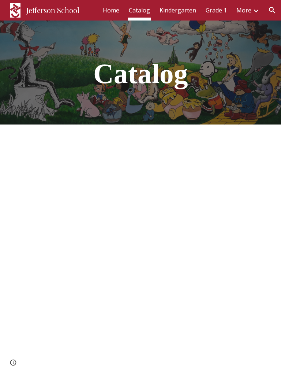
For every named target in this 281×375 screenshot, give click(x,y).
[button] (272, 10)
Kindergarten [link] (178, 10)
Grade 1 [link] (216, 10)
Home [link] (111, 10)
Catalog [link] (139, 10)
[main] (140, 73)
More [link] (243, 10)
